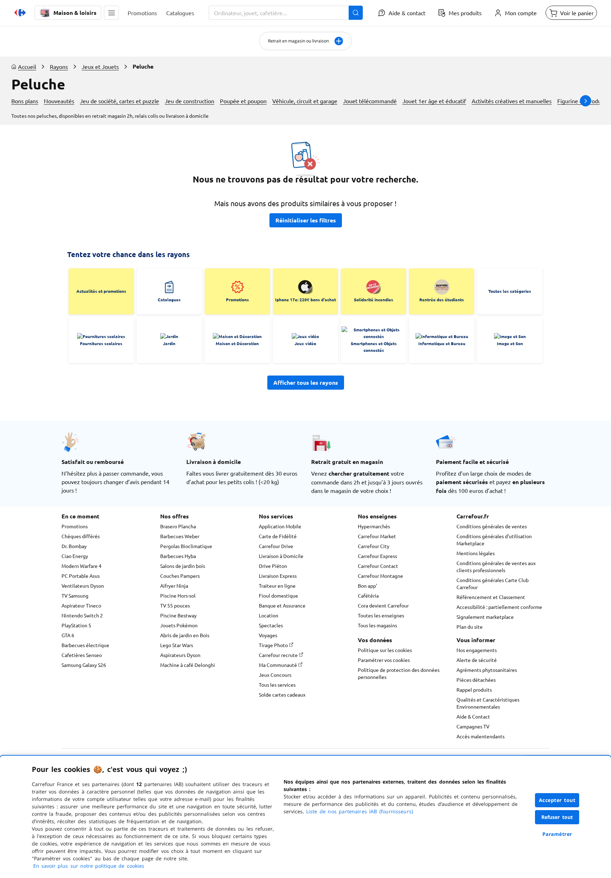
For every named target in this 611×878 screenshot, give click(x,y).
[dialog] (305, 817)
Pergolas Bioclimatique (186, 546)
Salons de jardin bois (182, 566)
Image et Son (510, 343)
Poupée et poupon (243, 100)
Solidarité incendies (373, 299)
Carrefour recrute (279, 655)
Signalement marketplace (485, 617)
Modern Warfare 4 (81, 566)
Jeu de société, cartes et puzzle (119, 100)
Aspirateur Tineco (81, 605)
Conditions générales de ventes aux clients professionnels (496, 566)
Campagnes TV (472, 726)
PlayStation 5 (76, 625)
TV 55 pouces (175, 605)
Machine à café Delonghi (187, 665)
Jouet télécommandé (370, 100)
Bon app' (367, 585)
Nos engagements (476, 650)
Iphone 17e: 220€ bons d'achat (305, 299)
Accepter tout (557, 800)
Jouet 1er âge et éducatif (434, 100)
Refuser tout (557, 817)
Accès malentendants (480, 736)
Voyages (268, 635)
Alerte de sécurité (476, 660)
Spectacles (271, 625)
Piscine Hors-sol (178, 595)
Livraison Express (278, 575)
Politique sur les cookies (385, 650)
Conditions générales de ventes (491, 526)
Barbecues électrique (85, 645)
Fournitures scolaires (101, 343)
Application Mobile (280, 526)
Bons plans (24, 100)
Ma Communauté (278, 665)
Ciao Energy (75, 556)
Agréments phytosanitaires (486, 670)
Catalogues (169, 299)
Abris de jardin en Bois (184, 635)
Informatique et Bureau (441, 343)
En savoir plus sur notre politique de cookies (88, 865)
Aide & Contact (473, 716)
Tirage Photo (274, 645)
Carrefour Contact (378, 566)
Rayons (59, 66)
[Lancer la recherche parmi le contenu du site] (355, 12)
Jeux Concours (275, 674)
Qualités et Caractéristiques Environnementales (487, 703)
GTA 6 (68, 635)
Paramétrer (557, 834)
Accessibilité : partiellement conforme (499, 607)
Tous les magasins (377, 625)
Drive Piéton (273, 566)
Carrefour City (373, 546)
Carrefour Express (377, 556)
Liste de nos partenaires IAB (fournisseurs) (359, 811)
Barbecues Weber (179, 536)
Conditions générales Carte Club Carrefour (492, 583)
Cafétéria (368, 595)
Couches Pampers (180, 575)
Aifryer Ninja (174, 585)
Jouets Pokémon (179, 625)
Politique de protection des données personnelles (399, 673)
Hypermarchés (374, 526)
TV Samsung (75, 595)
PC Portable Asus (81, 575)
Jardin (169, 343)
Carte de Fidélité (278, 536)
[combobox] (286, 13)
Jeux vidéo (305, 343)
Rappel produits (474, 689)
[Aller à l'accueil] (20, 13)
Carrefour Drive (276, 546)
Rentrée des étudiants (441, 299)
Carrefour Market (377, 536)
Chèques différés (81, 536)
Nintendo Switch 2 (82, 615)
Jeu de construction (189, 100)
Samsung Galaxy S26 (84, 665)
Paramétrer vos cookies (384, 660)
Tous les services (277, 684)
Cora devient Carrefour (383, 605)
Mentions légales (475, 553)
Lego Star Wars (176, 645)
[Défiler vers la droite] (585, 100)
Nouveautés (59, 100)
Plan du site (469, 626)
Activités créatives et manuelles (512, 100)
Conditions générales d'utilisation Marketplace (494, 539)
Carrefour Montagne (380, 575)
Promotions (237, 299)
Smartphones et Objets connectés (374, 347)
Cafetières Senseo (82, 655)
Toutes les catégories (509, 291)
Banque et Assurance (282, 605)
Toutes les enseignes (381, 615)
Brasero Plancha (178, 526)
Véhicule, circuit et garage (304, 100)
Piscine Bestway (178, 615)
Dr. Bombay (74, 546)
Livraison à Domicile (281, 556)
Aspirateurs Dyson (180, 655)
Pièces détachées (476, 679)
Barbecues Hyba (178, 556)
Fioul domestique (278, 595)
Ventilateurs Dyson (83, 585)
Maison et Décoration (237, 343)
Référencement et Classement (490, 597)
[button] (111, 13)
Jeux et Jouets (100, 66)
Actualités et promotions (101, 291)
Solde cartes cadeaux (282, 694)
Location (268, 615)
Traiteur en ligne (277, 585)
